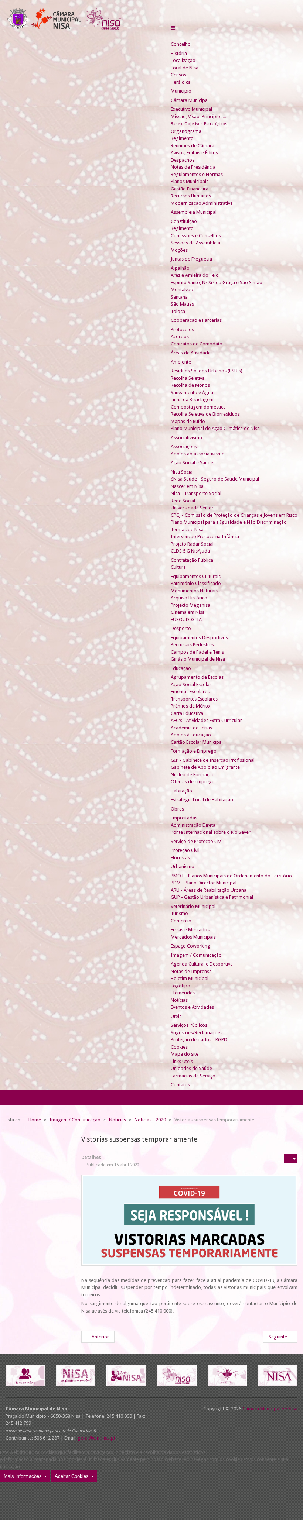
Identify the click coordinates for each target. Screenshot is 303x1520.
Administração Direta (193, 825)
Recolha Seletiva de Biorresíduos (205, 414)
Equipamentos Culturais (196, 576)
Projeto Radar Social (192, 544)
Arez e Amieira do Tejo (195, 275)
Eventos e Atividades (192, 1007)
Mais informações (23, 1476)
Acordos (180, 336)
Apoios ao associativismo (198, 454)
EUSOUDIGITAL (187, 619)
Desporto (181, 628)
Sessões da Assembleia (195, 242)
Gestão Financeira (189, 189)
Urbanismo (182, 866)
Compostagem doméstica (198, 407)
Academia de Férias (191, 727)
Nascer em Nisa (187, 486)
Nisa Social (182, 472)
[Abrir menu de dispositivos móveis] (173, 28)
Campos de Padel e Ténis (197, 652)
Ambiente (181, 362)
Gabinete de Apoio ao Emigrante (205, 767)
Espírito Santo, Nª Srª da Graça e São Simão (216, 282)
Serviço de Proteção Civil (197, 841)
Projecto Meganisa (190, 605)
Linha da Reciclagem (192, 399)
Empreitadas (184, 818)
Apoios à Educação (191, 734)
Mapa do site (184, 1054)
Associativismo (186, 437)
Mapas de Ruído (188, 421)
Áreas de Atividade (191, 352)
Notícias (179, 1000)
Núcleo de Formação (193, 774)
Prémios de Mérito (190, 706)
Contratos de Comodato (196, 344)
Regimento (182, 138)
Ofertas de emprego (193, 781)
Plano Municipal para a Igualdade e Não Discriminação (229, 522)
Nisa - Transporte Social (196, 493)
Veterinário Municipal (193, 906)
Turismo (179, 913)
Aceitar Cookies (72, 1476)
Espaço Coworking (190, 946)
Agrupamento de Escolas (197, 677)
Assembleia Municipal (194, 212)
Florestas (180, 857)
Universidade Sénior (192, 507)
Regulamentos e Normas (197, 174)
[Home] (174, 37)
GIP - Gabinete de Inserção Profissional (213, 760)
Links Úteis (182, 1061)
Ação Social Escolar (191, 684)
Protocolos (182, 329)
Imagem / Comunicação (196, 955)
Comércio (181, 921)
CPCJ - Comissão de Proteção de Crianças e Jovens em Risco (234, 515)
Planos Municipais (189, 181)
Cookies (179, 1047)
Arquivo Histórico (189, 598)
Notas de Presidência (193, 167)
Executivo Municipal (191, 109)
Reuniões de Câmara (192, 145)
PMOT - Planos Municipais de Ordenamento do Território (231, 875)
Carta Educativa (187, 713)
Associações (184, 446)
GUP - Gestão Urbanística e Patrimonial (212, 897)
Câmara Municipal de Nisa (269, 1408)
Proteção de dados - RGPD (199, 1039)
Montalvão (182, 289)
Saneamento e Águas (193, 392)
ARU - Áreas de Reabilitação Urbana (208, 890)
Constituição (184, 221)
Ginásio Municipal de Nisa (198, 659)
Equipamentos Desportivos (199, 637)
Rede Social (183, 500)
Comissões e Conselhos (196, 235)
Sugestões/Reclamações (196, 1032)
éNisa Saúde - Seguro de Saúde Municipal (215, 479)
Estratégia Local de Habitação (202, 799)
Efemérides (183, 992)
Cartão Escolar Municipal (197, 742)
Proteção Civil (185, 850)
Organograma (186, 131)
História (179, 53)
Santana (179, 297)
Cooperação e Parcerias (196, 320)
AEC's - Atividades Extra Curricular (206, 720)
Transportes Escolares (194, 699)
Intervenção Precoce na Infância (205, 536)
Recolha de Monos (190, 385)
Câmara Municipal (190, 100)
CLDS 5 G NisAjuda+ (191, 551)
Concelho (181, 44)
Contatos (180, 1084)
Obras (177, 809)
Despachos (182, 160)
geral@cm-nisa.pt (96, 1438)
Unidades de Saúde (191, 1068)
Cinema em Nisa (188, 612)
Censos (178, 75)
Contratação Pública (192, 560)
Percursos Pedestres (192, 644)
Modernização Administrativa (202, 203)
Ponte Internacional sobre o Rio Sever (211, 832)
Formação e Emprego (194, 751)
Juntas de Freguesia (191, 259)
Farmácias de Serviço (193, 1076)
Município (181, 91)
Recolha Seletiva (188, 378)
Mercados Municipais (193, 937)
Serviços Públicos (189, 1025)
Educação (181, 668)
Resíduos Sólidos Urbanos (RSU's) (206, 371)
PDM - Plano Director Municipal (203, 882)
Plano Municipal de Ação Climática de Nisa (215, 428)
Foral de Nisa (184, 68)
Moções (179, 250)
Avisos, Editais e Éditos (194, 152)
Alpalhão (180, 268)
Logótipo (180, 985)
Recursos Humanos (191, 196)
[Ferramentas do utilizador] (290, 1158)
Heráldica (181, 82)
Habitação (181, 791)
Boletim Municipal (189, 978)
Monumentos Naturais (194, 591)
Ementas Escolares (190, 691)
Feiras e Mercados (190, 929)
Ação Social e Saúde (192, 462)
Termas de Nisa (187, 529)
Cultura (178, 567)
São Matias (182, 304)
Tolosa (178, 311)
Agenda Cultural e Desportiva (202, 964)
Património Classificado (196, 583)
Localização (183, 60)
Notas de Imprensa (191, 971)
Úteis (176, 1016)
